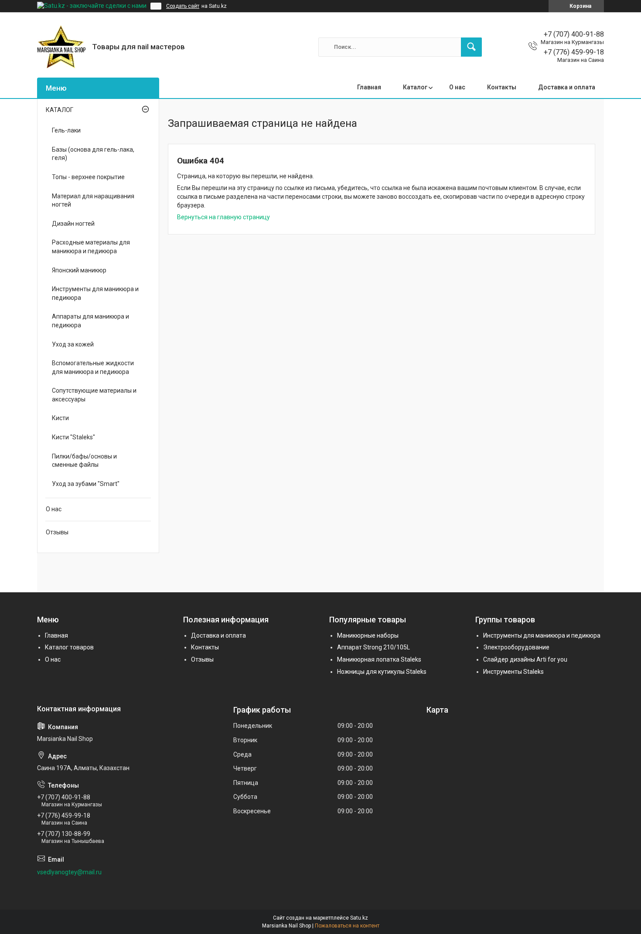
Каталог (415, 87)
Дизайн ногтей (73, 223)
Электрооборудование (516, 647)
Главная (369, 87)
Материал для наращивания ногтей (93, 200)
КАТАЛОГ (59, 109)
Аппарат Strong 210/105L (373, 647)
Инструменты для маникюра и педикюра (95, 293)
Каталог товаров (69, 647)
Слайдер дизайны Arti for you (525, 659)
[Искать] (471, 47)
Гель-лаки (66, 130)
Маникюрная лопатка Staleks (379, 659)
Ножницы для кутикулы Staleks (381, 671)
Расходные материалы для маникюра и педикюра (91, 247)
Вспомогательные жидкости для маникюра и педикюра (93, 367)
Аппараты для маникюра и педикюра (90, 321)
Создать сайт (182, 6)
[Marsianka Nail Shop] (61, 46)
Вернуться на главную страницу (223, 217)
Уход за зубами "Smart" (85, 483)
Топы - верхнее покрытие (88, 176)
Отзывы (57, 532)
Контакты (501, 87)
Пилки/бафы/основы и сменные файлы (84, 461)
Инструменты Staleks (513, 671)
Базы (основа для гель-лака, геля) (93, 154)
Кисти (60, 417)
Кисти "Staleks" (73, 437)
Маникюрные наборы (368, 635)
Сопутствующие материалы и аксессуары (94, 395)
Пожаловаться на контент (347, 926)
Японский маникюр (79, 270)
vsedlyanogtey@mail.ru (69, 872)
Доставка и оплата (566, 87)
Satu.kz (359, 918)
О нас (457, 87)
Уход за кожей (73, 344)
